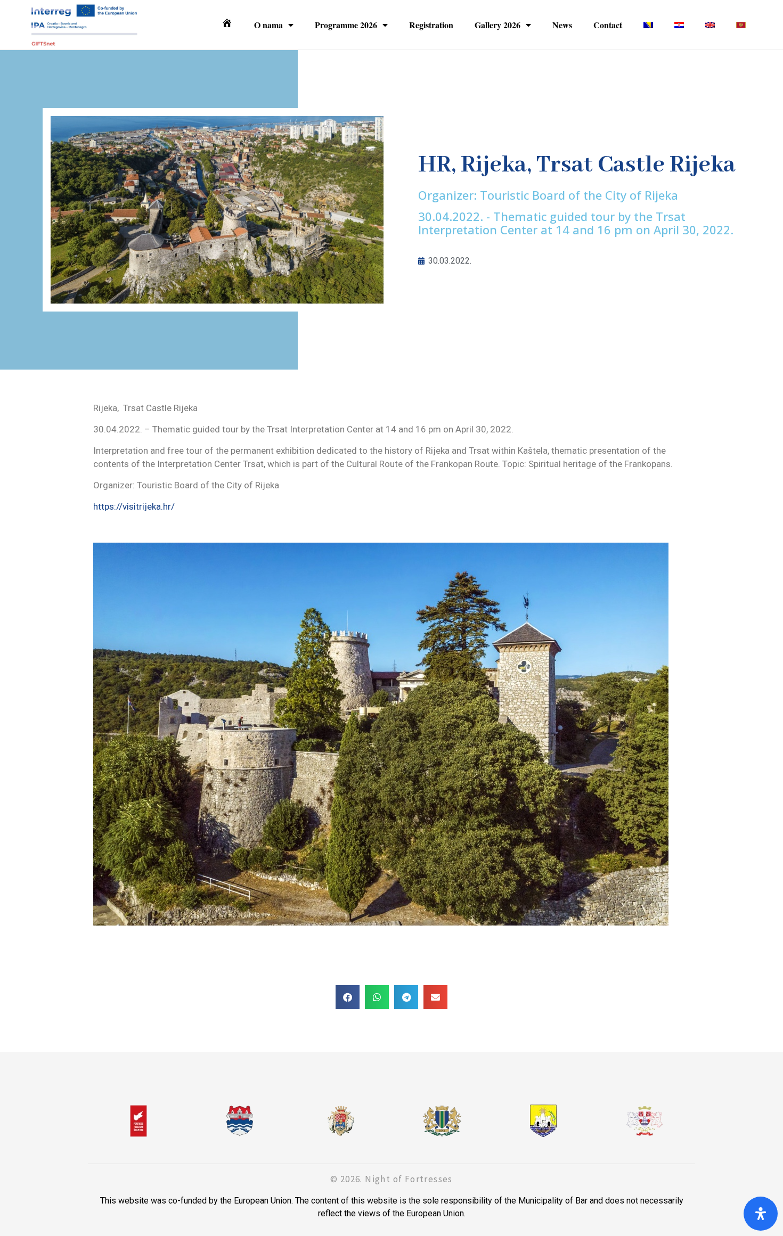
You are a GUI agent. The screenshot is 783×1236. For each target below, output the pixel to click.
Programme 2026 (346, 25)
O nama (268, 25)
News (562, 25)
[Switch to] (648, 25)
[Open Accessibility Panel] (761, 1214)
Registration (431, 25)
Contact (607, 25)
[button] (348, 997)
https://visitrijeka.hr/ (134, 506)
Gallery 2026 (497, 25)
